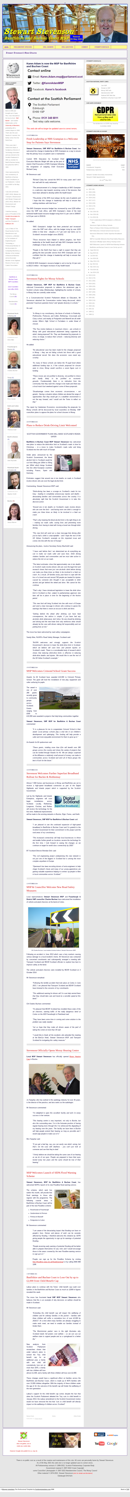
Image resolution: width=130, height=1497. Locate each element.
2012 (90, 278)
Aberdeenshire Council (74, 1471)
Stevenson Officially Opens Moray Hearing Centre (53, 1050)
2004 (90, 300)
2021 (90, 189)
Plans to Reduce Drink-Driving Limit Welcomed (52, 425)
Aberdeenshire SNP (107, 93)
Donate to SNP (105, 88)
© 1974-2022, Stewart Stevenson (70, 1473)
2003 (90, 303)
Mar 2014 (93, 267)
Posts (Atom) (38, 1418)
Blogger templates (8, 1489)
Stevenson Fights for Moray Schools (45, 278)
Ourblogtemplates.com (43, 1489)
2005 (90, 297)
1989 (90, 314)
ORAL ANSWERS (48, 47)
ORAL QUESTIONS (67, 47)
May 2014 (93, 261)
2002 (90, 306)
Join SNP (104, 85)
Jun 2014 (93, 258)
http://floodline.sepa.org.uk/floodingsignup (48, 1262)
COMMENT (84, 47)
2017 (90, 200)
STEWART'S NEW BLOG (102, 47)
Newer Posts (30, 1416)
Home (54, 1416)
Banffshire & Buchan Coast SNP (111, 98)
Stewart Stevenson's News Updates (21, 53)
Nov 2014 (93, 214)
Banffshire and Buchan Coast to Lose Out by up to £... (106, 247)
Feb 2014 (93, 269)
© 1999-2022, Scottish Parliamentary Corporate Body (74, 1465)
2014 (90, 209)
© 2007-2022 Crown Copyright (73, 1468)
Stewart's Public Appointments (95, 177)
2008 (90, 289)
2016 (90, 203)
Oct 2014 (93, 217)
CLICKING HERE (105, 126)
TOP (127, 1489)
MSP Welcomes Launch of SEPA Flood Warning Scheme (107, 244)
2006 (90, 295)
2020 (90, 192)
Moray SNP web (106, 90)
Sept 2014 (93, 250)
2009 (90, 286)
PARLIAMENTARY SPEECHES (22, 47)
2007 (90, 292)
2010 (90, 283)
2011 (90, 281)
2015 (90, 206)
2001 (90, 309)
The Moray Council (90, 1471)
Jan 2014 (93, 272)
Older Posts (77, 1416)
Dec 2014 (93, 211)
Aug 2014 (93, 253)
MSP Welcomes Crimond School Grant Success (51, 671)
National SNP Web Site (108, 95)
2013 (90, 275)
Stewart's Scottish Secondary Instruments (99, 174)
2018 (90, 197)
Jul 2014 (93, 255)
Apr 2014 (93, 264)
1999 (90, 311)
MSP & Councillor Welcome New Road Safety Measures (107, 239)
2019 (90, 195)
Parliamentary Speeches (94, 170)
